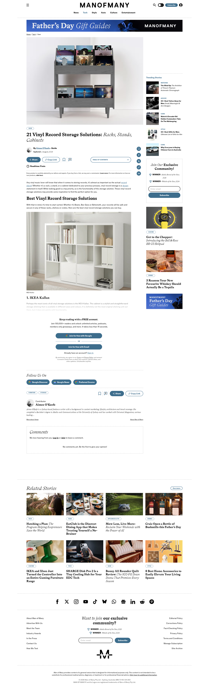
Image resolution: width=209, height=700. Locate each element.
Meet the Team (33, 628)
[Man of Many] (104, 654)
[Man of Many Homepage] (104, 5)
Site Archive (177, 648)
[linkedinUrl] (133, 601)
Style (94, 12)
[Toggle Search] (155, 5)
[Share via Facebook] (140, 106)
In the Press (31, 638)
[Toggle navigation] (28, 5)
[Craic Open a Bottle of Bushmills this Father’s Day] (164, 504)
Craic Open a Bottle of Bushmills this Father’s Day (163, 525)
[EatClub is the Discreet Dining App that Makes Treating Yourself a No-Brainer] (84, 504)
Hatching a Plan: (44, 527)
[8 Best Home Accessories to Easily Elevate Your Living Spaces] (164, 551)
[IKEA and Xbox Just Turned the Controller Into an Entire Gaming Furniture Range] (45, 551)
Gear (39, 34)
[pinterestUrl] (151, 601)
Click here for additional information (143, 675)
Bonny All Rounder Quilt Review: (123, 576)
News (76, 12)
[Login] (181, 5)
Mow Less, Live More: (123, 527)
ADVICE (163, 98)
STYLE (163, 129)
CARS (163, 114)
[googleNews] (123, 601)
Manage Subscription (173, 643)
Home (28, 34)
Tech (85, 12)
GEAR (30, 128)
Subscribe (171, 5)
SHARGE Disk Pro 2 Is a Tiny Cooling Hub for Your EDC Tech (84, 574)
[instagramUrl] (76, 601)
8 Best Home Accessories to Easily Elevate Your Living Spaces (163, 574)
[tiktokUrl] (95, 601)
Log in (56, 438)
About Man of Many (136, 419)
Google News (63, 382)
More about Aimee (32, 419)
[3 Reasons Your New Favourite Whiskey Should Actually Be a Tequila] (164, 261)
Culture (113, 12)
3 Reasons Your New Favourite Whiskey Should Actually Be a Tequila (163, 284)
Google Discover (39, 382)
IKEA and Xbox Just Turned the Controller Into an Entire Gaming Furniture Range (44, 576)
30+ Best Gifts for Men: (171, 133)
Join (63, 438)
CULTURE (151, 232)
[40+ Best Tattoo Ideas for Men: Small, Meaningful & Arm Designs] (152, 103)
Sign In (90, 353)
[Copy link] (140, 121)
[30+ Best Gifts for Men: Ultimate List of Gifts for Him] (152, 134)
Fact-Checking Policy (173, 628)
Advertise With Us (34, 623)
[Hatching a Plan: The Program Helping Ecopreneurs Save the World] (45, 504)
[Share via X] (140, 111)
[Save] (64, 160)
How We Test (32, 648)
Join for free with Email (78, 347)
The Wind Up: (171, 87)
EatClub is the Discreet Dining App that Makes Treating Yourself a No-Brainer (81, 528)
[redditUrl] (142, 601)
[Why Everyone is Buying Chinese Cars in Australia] (152, 149)
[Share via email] (139, 173)
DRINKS (150, 275)
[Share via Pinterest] (140, 116)
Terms (79, 357)
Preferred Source (87, 382)
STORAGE (43, 392)
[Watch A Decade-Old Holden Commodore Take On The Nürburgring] (152, 118)
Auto (103, 12)
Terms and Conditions (173, 638)
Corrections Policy (174, 623)
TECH (30, 518)
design (125, 185)
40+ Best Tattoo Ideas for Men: (171, 103)
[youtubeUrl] (85, 601)
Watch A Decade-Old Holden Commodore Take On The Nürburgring (171, 118)
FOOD (70, 518)
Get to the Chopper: (162, 240)
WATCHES (164, 83)
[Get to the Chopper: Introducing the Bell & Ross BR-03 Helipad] (164, 218)
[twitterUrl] (66, 601)
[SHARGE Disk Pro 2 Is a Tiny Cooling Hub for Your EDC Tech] (84, 551)
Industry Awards (33, 633)
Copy (52, 159)
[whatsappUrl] (114, 601)
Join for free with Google (80, 336)
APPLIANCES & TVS (113, 518)
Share (34, 159)
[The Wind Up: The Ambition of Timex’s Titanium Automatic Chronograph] (152, 87)
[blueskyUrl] (104, 601)
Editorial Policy (176, 618)
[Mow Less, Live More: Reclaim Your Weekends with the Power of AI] (124, 504)
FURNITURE (32, 392)
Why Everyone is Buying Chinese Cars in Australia (171, 148)
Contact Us (31, 643)
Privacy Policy (88, 357)
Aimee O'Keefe (43, 148)
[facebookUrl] (57, 601)
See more (176, 488)
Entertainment (128, 12)
